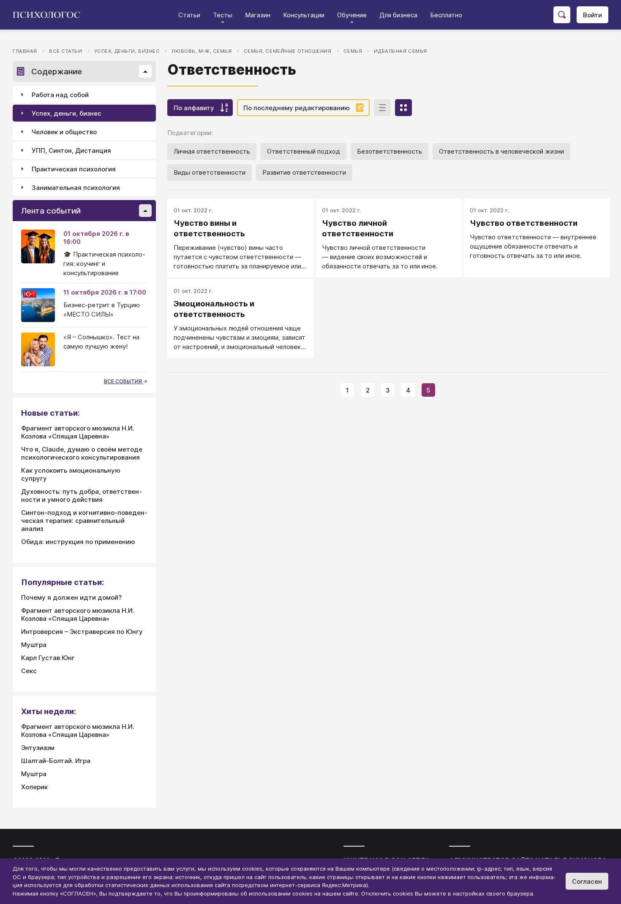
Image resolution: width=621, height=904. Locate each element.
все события (123, 381)
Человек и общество (64, 132)
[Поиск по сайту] (561, 14)
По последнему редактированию (296, 108)
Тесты (222, 15)
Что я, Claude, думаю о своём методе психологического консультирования (81, 453)
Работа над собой (60, 95)
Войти (592, 15)
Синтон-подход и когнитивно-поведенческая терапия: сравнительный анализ (84, 521)
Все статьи (65, 51)
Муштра (33, 645)
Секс (29, 671)
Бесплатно (446, 15)
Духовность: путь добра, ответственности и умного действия (81, 495)
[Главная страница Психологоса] (50, 14)
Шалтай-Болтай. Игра (55, 761)
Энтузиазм (37, 748)
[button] (145, 71)
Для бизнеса (398, 15)
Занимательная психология (76, 188)
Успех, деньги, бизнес (127, 51)
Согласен (587, 881)
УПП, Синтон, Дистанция (71, 150)
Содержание (56, 71)
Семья (352, 51)
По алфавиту (194, 108)
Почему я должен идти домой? (71, 597)
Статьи (189, 15)
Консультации (303, 15)
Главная (25, 51)
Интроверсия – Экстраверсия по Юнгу (82, 632)
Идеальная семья (400, 51)
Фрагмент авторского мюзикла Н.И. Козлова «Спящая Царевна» (77, 432)
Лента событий (51, 211)
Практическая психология (74, 169)
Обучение (352, 15)
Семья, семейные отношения (288, 51)
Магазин (257, 15)
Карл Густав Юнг (48, 658)
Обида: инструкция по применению (78, 542)
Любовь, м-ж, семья (202, 51)
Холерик (34, 787)
